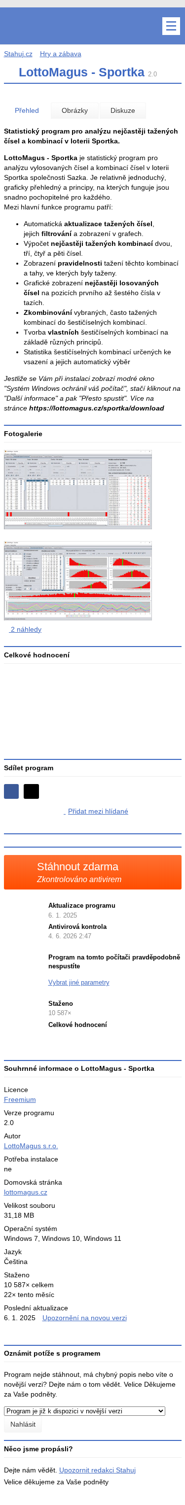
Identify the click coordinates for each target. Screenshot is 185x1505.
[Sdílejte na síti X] (31, 791)
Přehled (27, 110)
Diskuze (123, 110)
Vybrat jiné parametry (79, 982)
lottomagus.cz (25, 1192)
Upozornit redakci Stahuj (97, 1470)
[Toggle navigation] (171, 26)
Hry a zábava (60, 54)
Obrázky (75, 110)
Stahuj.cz (18, 54)
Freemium (20, 1099)
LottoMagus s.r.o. (31, 1146)
